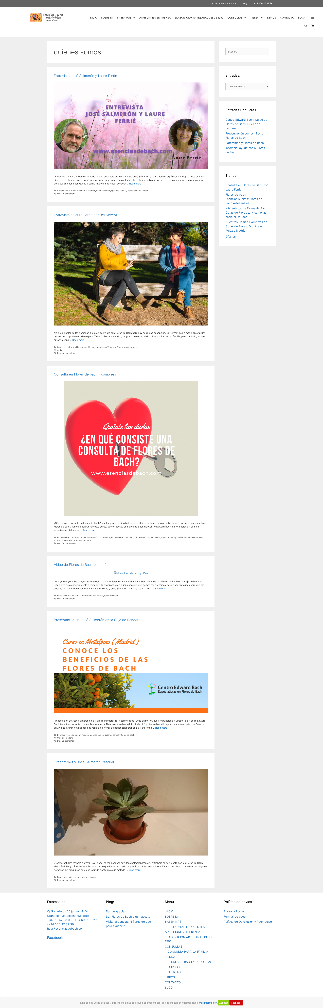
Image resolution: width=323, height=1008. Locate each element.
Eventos (91, 190)
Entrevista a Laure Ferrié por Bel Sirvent (85, 215)
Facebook (55, 938)
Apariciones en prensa (224, 3)
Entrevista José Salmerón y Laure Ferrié (85, 76)
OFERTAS (174, 972)
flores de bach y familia (68, 347)
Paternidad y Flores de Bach (244, 143)
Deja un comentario (66, 193)
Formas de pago (235, 916)
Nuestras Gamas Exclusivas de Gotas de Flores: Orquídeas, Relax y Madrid (246, 226)
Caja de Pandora (65, 738)
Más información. (208, 1002)
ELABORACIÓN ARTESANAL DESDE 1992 (199, 17)
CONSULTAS (235, 17)
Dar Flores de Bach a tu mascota (128, 916)
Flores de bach (235, 194)
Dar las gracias (116, 911)
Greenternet (75, 877)
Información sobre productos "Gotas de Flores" (101, 347)
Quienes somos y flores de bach (126, 190)
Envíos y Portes (234, 911)
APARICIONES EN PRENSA (155, 17)
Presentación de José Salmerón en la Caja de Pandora (97, 620)
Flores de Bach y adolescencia (71, 537)
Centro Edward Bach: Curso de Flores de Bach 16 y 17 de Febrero (246, 124)
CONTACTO (287, 17)
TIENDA (254, 17)
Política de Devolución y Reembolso (248, 921)
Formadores (189, 537)
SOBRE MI (107, 17)
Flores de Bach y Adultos (98, 537)
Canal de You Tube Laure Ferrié (72, 190)
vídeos (145, 190)
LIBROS (271, 17)
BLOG (301, 17)
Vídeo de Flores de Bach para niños (82, 565)
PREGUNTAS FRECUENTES (186, 927)
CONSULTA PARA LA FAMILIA (188, 951)
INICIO (93, 17)
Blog (244, 3)
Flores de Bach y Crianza (123, 537)
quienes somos (103, 190)
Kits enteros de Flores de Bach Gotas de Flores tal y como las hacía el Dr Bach (246, 213)
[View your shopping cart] (312, 26)
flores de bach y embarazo (148, 537)
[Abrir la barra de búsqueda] (305, 26)
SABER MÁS (124, 17)
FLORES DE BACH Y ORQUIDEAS (190, 962)
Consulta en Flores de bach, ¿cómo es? (85, 374)
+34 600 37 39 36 (263, 3)
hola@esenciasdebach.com (65, 928)
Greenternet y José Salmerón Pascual (84, 762)
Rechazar (236, 1002)
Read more (135, 183)
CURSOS (174, 967)
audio (59, 350)
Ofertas (230, 236)
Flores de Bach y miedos (77, 735)
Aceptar (223, 1002)
